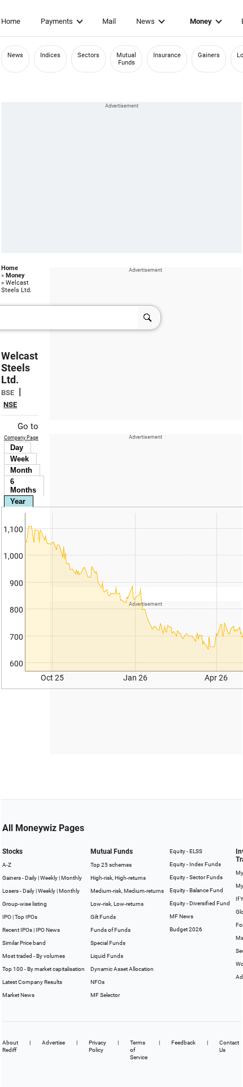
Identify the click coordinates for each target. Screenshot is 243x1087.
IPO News (48, 930)
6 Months (23, 485)
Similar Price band (24, 943)
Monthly (71, 877)
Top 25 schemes (111, 864)
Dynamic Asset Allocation (122, 969)
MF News (181, 916)
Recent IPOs (17, 930)
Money (201, 21)
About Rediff (10, 1046)
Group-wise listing (24, 904)
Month (21, 470)
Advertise (53, 1042)
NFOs (97, 982)
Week (19, 459)
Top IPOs (26, 917)
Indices (50, 55)
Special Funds (107, 943)
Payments (57, 21)
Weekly (49, 877)
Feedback (183, 1042)
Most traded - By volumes (33, 956)
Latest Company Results (32, 982)
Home (10, 21)
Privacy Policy (97, 1046)
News (145, 21)
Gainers (209, 55)
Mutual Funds (126, 59)
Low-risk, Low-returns (117, 904)
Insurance (167, 55)
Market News (18, 995)
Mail (109, 21)
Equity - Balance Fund (196, 890)
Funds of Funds (110, 930)
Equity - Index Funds (195, 864)
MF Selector (105, 995)
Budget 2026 (186, 929)
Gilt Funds (103, 917)
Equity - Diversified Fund (200, 903)
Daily (31, 877)
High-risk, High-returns (118, 877)
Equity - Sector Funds (196, 877)
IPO (6, 917)
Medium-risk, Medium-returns (127, 891)
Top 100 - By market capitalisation (43, 969)
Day (16, 447)
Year (17, 501)
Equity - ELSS (186, 851)
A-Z (6, 864)
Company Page (21, 437)
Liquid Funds (106, 956)
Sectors (88, 55)
